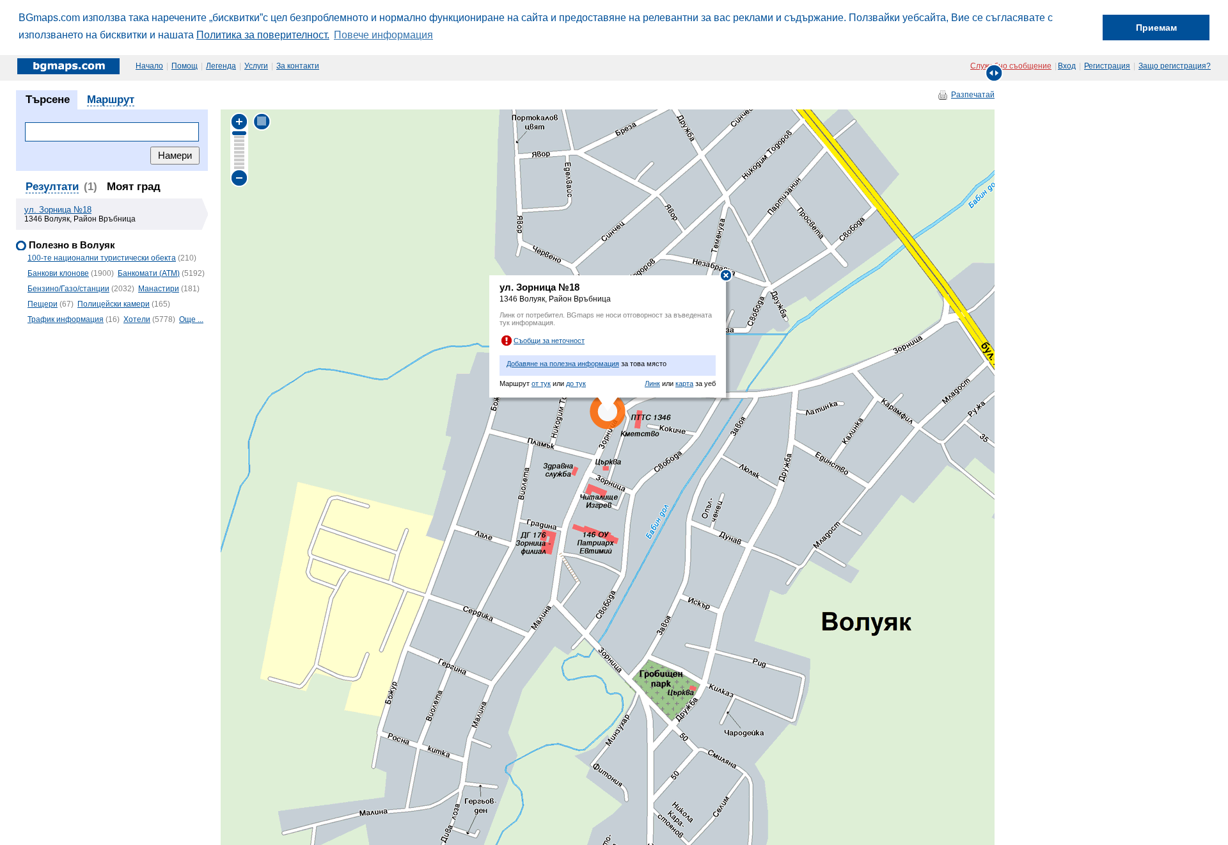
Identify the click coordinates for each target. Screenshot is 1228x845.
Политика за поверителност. (262, 34)
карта (684, 383)
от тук (541, 383)
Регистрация (1107, 65)
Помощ (184, 65)
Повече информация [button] (383, 34)
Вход (1067, 65)
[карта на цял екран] (994, 72)
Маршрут (110, 99)
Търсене (48, 99)
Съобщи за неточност (549, 340)
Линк (652, 383)
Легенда (221, 65)
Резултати (52, 187)
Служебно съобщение (1010, 65)
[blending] (262, 121)
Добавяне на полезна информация (563, 363)
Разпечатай (973, 94)
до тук (576, 383)
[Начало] (69, 65)
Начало (149, 65)
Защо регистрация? (1174, 65)
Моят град (134, 187)
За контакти (297, 65)
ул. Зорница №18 (57, 209)
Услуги (256, 65)
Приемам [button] (1156, 27)
